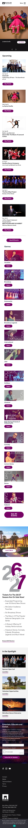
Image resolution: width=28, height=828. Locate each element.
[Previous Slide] (12, 49)
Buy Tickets (8, 84)
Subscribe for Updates (11, 757)
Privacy (4, 786)
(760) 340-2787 (13, 805)
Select (8, 266)
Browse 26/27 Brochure (8, 641)
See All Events (14, 240)
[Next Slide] (16, 49)
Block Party (5, 41)
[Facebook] (3, 769)
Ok (14, 825)
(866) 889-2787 (12, 807)
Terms (4, 784)
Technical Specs (7, 781)
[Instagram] (6, 769)
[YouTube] (10, 769)
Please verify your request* (9, 748)
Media (4, 779)
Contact (4, 777)
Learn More (21, 42)
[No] (26, 823)
